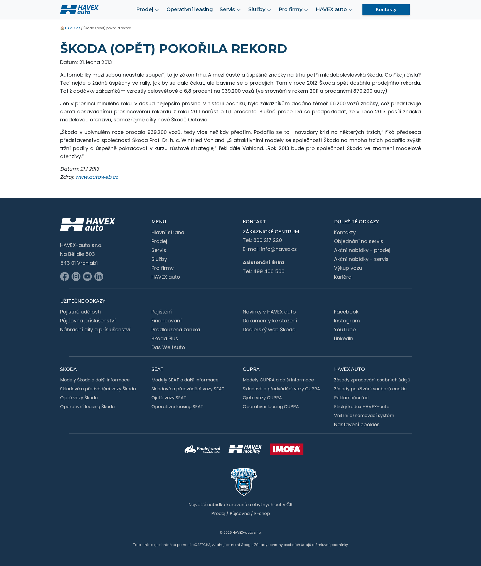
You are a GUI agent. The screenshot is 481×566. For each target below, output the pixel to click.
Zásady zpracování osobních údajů (372, 380)
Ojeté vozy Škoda (79, 398)
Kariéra (343, 276)
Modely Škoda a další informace (95, 380)
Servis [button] (227, 9)
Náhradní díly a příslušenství (95, 329)
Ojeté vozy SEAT (168, 398)
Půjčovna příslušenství (88, 320)
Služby (159, 259)
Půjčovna (240, 513)
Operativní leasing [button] (189, 9)
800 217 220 (267, 240)
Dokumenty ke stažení (270, 320)
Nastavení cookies (357, 424)
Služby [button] (256, 9)
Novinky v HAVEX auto (269, 311)
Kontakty (386, 9)
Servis (158, 250)
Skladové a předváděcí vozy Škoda (98, 389)
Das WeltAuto (168, 347)
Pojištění (161, 311)
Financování (166, 320)
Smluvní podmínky (331, 544)
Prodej (159, 241)
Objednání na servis (358, 241)
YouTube (345, 329)
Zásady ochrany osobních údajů (282, 544)
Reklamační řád (351, 398)
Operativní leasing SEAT (177, 406)
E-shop (262, 513)
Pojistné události (80, 311)
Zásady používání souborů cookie (370, 389)
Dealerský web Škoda (269, 329)
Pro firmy (162, 267)
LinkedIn (343, 338)
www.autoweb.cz (96, 176)
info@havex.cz (279, 249)
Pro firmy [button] (290, 9)
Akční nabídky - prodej (362, 250)
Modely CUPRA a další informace (278, 380)
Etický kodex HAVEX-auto (361, 406)
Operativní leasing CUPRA (271, 406)
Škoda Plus (164, 338)
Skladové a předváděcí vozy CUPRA (281, 389)
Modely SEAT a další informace (185, 380)
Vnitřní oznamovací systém (364, 415)
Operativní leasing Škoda (87, 406)
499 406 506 (268, 271)
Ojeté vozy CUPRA (262, 398)
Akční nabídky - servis (361, 259)
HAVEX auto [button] (331, 9)
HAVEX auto (165, 276)
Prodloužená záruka (175, 329)
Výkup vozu (348, 267)
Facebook (346, 311)
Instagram (347, 320)
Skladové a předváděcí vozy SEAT (188, 389)
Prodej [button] (144, 9)
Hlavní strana (167, 232)
